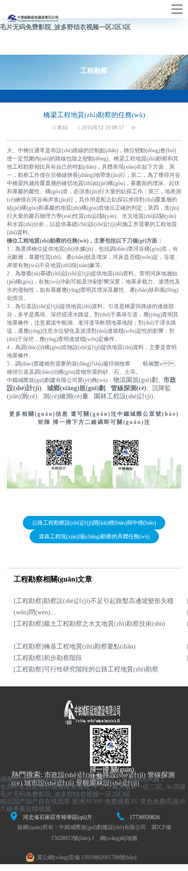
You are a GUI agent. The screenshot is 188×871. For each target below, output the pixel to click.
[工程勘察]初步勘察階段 (48, 658)
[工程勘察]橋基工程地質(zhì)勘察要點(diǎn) (75, 646)
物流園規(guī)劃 (135, 379)
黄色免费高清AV (163, 801)
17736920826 (145, 817)
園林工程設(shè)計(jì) (123, 396)
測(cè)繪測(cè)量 (66, 396)
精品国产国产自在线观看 (35, 801)
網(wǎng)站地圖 (118, 838)
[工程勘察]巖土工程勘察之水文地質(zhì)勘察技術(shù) (89, 623)
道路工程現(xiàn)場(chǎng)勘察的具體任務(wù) (94, 536)
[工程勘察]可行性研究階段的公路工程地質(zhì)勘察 (86, 669)
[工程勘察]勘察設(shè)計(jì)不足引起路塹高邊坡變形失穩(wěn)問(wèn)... (93, 607)
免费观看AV (121, 801)
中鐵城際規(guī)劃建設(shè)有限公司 (102, 827)
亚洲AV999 (87, 801)
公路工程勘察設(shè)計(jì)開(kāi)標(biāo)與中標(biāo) (94, 523)
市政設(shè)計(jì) (69, 774)
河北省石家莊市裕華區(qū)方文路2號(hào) (57, 818)
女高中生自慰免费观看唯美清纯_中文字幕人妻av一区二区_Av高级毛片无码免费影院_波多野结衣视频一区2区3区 (93, 790)
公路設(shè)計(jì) (121, 774)
